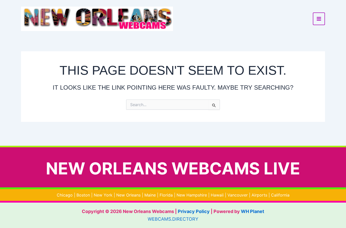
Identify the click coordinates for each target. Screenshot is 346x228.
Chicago (65, 195)
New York (103, 195)
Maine (150, 195)
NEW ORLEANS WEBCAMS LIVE (173, 168)
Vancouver (237, 195)
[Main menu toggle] (319, 18)
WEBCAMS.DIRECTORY (173, 219)
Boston (83, 195)
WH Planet (252, 211)
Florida (166, 195)
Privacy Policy (194, 211)
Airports (259, 195)
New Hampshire (192, 195)
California (280, 195)
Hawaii (217, 195)
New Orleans (128, 195)
